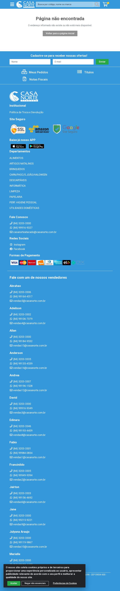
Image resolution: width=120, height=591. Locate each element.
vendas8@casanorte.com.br (29, 435)
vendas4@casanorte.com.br (29, 323)
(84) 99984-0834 (22, 453)
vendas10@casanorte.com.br (30, 546)
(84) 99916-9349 (22, 408)
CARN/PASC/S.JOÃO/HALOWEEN (28, 174)
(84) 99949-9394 (22, 475)
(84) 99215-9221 (22, 520)
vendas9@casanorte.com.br (29, 524)
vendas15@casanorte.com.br (30, 345)
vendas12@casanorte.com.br (30, 390)
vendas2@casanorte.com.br (29, 479)
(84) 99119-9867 (22, 542)
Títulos (89, 72)
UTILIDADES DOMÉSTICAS (24, 208)
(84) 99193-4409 (22, 430)
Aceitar (13, 583)
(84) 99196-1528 (22, 385)
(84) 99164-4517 (22, 296)
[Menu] (12, 4)
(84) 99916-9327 (22, 227)
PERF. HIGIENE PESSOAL (23, 202)
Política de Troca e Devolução (26, 112)
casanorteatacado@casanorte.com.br (34, 232)
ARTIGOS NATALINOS (22, 163)
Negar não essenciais (35, 583)
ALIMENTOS (16, 158)
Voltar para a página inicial (60, 33)
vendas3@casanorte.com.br (29, 412)
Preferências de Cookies (65, 583)
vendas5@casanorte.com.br (29, 300)
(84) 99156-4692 (22, 497)
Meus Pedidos (38, 72)
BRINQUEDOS (17, 169)
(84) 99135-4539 (22, 363)
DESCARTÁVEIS (18, 180)
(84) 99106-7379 (22, 318)
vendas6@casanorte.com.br (29, 502)
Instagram (19, 244)
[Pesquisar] (97, 4)
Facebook (19, 249)
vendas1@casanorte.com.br (29, 457)
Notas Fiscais (38, 79)
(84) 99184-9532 (22, 341)
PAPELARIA (16, 196)
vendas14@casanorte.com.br (30, 367)
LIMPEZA (15, 191)
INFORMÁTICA (18, 185)
